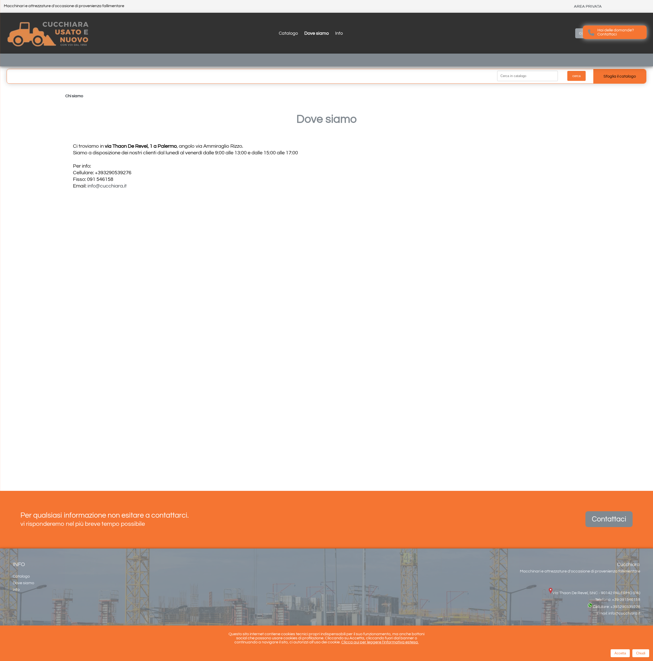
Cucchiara (628, 564)
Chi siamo (74, 96)
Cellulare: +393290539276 (616, 607)
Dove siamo (316, 33)
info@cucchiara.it (107, 186)
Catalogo (288, 33)
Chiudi (640, 653)
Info (339, 33)
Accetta (620, 653)
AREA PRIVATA (588, 6)
